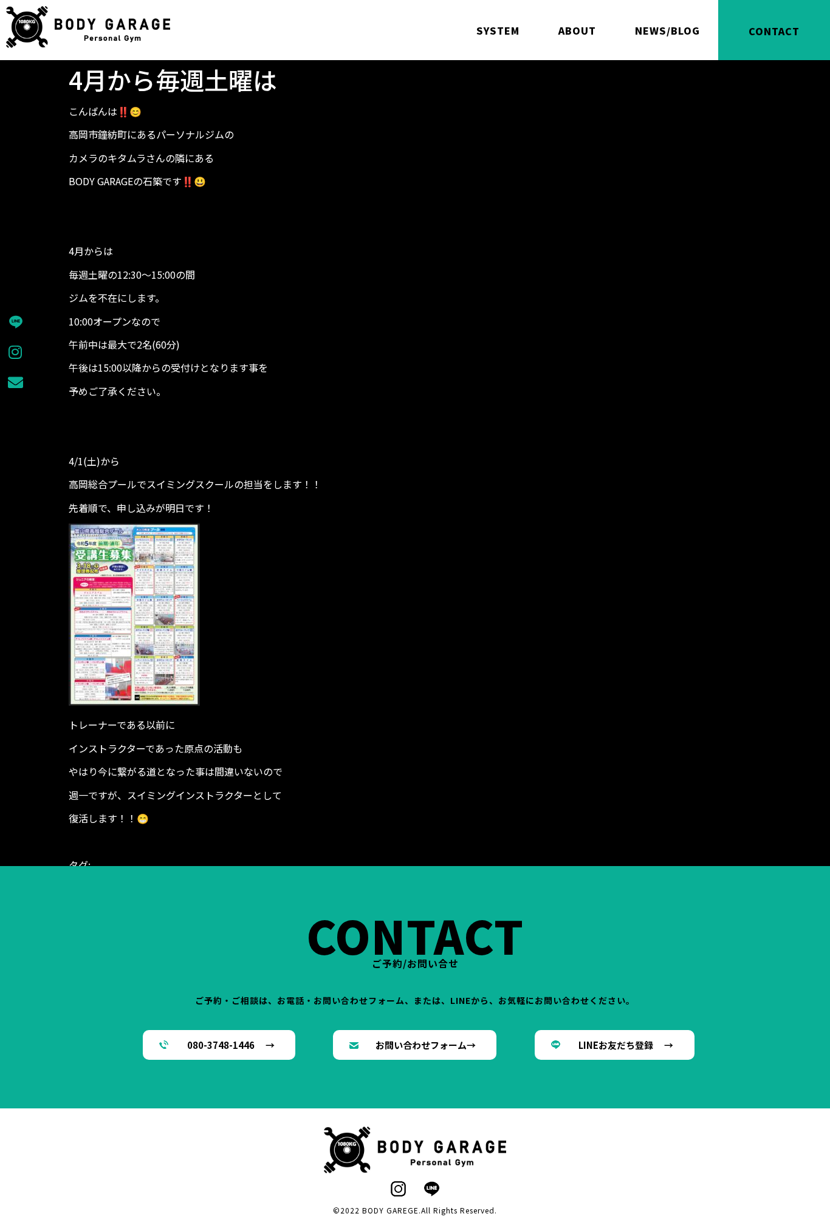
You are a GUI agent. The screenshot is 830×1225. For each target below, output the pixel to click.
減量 (454, 865)
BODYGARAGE (122, 865)
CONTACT (774, 31)
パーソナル (245, 865)
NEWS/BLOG (667, 30)
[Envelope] (15, 382)
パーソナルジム (303, 865)
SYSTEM (498, 30)
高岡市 (507, 865)
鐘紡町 (478, 865)
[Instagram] (15, 351)
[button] (219, 1045)
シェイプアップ (187, 865)
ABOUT (577, 30)
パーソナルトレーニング (390, 865)
